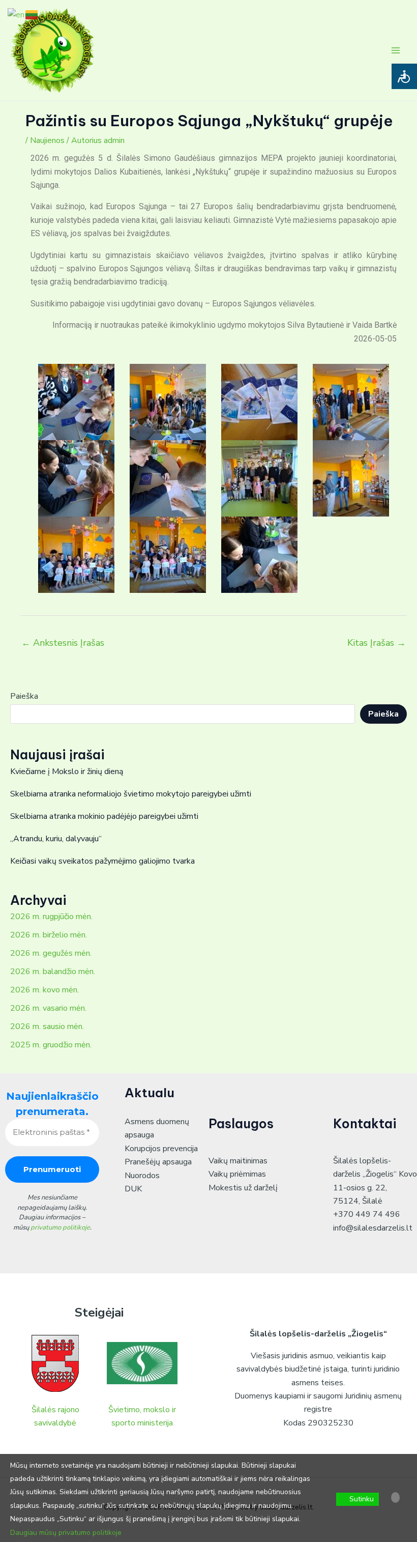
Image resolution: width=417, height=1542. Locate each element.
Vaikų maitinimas (237, 1160)
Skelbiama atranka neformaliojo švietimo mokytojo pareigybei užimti (130, 793)
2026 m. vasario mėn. (48, 1008)
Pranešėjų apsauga (158, 1161)
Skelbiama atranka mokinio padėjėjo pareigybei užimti (104, 816)
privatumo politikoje (60, 1227)
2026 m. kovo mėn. (44, 989)
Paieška (24, 696)
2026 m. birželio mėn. (48, 934)
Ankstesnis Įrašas (62, 643)
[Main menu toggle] (395, 50)
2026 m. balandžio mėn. (52, 971)
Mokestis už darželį (243, 1187)
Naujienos (47, 140)
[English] (16, 14)
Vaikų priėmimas (237, 1174)
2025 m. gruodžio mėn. (51, 1044)
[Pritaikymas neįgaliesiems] (404, 76)
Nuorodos (142, 1175)
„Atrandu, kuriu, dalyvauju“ (56, 838)
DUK (133, 1188)
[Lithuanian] (32, 14)
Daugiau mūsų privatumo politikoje (66, 1532)
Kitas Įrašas (376, 643)
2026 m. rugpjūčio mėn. (51, 916)
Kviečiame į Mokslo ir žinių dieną (66, 771)
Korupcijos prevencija (161, 1148)
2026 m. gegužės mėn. (51, 953)
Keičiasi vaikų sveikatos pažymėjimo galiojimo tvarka (102, 861)
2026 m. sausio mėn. (47, 1026)
